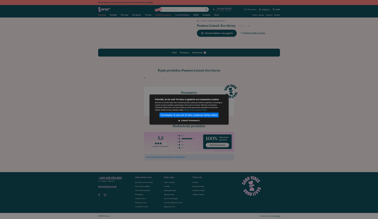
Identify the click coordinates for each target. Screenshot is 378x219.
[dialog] (189, 109)
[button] (189, 120)
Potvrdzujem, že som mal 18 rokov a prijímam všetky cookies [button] (189, 115)
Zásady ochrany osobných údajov (195, 110)
